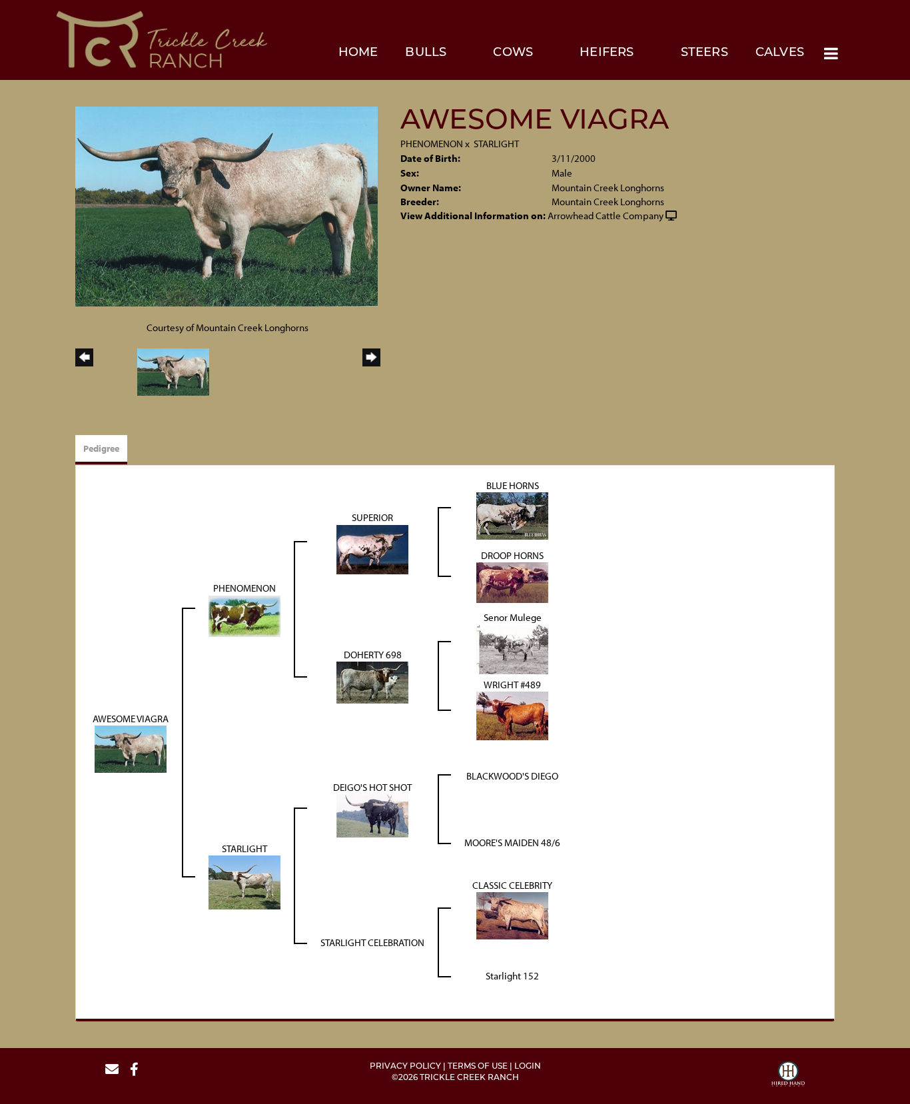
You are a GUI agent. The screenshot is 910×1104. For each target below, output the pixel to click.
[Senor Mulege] (512, 648)
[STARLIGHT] (244, 881)
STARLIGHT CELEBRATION (372, 942)
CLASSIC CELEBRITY (512, 885)
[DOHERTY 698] (372, 681)
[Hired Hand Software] (788, 1076)
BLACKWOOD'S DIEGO (512, 776)
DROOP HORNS (512, 555)
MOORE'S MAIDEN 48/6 (512, 842)
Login (527, 1067)
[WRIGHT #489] (512, 715)
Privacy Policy (405, 1067)
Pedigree (101, 448)
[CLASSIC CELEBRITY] (512, 915)
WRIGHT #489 (512, 684)
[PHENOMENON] (244, 614)
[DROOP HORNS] (512, 581)
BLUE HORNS (512, 485)
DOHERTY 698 (373, 654)
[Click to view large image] (226, 205)
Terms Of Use (478, 1067)
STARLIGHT (496, 143)
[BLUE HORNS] (512, 514)
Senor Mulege (513, 617)
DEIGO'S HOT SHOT (372, 787)
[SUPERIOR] (372, 548)
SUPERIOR (372, 517)
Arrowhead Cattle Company (606, 215)
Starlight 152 (512, 975)
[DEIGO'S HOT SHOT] (372, 815)
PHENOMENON (431, 143)
